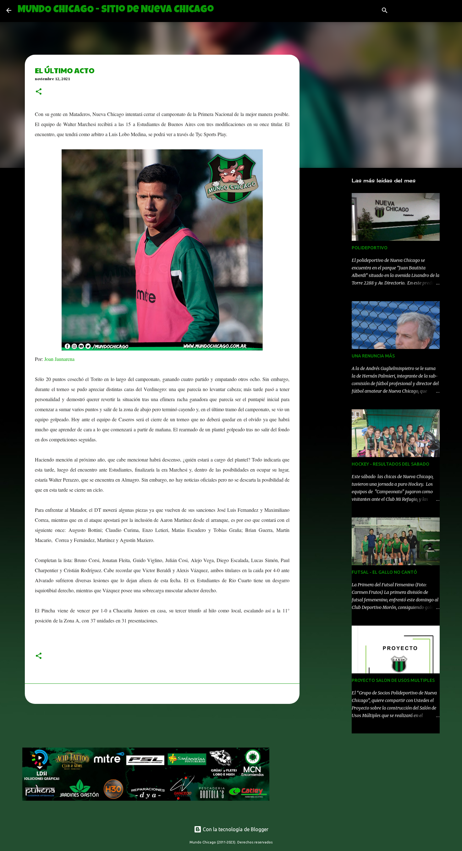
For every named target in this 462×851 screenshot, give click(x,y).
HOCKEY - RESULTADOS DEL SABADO (390, 464)
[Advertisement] (136, 727)
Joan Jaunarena (58, 359)
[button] (38, 92)
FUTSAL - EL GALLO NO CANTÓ (384, 572)
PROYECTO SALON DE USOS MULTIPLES (393, 680)
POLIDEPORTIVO (370, 247)
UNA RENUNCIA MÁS (373, 355)
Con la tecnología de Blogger (234, 829)
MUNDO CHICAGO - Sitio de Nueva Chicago (116, 10)
